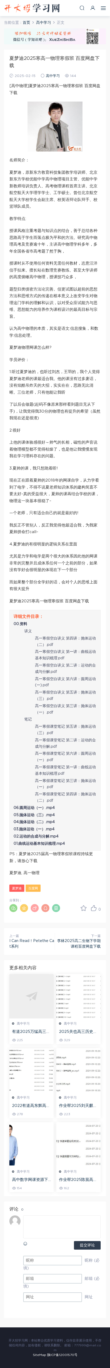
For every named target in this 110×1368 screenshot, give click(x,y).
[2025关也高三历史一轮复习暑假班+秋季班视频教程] (78, 996)
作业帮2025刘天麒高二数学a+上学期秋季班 (78, 1106)
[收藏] (84, 908)
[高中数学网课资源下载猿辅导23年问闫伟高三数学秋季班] (31, 1144)
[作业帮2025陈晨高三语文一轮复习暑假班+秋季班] (78, 1144)
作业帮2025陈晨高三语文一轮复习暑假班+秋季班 (78, 1180)
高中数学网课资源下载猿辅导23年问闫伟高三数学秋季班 (30, 1180)
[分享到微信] (13, 908)
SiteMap (39, 1355)
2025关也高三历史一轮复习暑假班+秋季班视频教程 (78, 1032)
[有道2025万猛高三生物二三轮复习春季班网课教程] (31, 996)
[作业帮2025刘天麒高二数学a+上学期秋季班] (78, 1070)
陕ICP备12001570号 (62, 1355)
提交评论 (87, 1245)
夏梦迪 (17, 888)
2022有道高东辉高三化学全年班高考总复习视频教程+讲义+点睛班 (31, 1106)
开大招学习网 (32, 8)
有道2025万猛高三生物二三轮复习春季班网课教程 (31, 1032)
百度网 (33, 888)
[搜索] (82, 8)
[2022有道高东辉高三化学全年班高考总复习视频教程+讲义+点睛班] (31, 1070)
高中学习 (53, 76)
